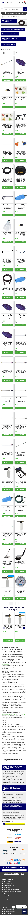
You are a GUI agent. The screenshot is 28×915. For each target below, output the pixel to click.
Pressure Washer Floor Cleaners (10, 33)
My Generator (5, 664)
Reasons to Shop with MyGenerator (12, 891)
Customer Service (8, 879)
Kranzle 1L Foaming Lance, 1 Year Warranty (20, 626)
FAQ (5, 893)
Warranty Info (7, 887)
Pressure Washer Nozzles (8, 44)
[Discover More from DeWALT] (10, 841)
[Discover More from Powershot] (18, 838)
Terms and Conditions (9, 909)
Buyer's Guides (7, 881)
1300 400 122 (6, 6)
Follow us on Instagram (14, 874)
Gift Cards (6, 897)
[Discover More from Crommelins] (10, 838)
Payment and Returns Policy (10, 911)
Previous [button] (4, 628)
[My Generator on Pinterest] (11, 862)
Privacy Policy (7, 913)
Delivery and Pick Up (9, 885)
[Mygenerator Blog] (19, 862)
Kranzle (15, 714)
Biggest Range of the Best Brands (15, 13)
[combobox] (13, 9)
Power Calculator (8, 900)
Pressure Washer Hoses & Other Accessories (13, 29)
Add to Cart (8, 640)
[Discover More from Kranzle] (18, 834)
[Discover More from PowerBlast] (10, 834)
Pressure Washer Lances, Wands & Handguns (10, 39)
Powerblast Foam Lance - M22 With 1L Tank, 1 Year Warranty (8, 627)
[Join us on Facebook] (8, 862)
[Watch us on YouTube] (14, 862)
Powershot (22, 714)
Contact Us (6, 895)
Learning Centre (8, 883)
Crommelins (5, 714)
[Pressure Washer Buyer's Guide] (14, 823)
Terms (4, 907)
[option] (14, 13)
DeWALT (11, 714)
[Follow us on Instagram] (16, 862)
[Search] (25, 9)
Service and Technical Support (11, 889)
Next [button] (24, 628)
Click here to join (14, 870)
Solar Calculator (7, 902)
